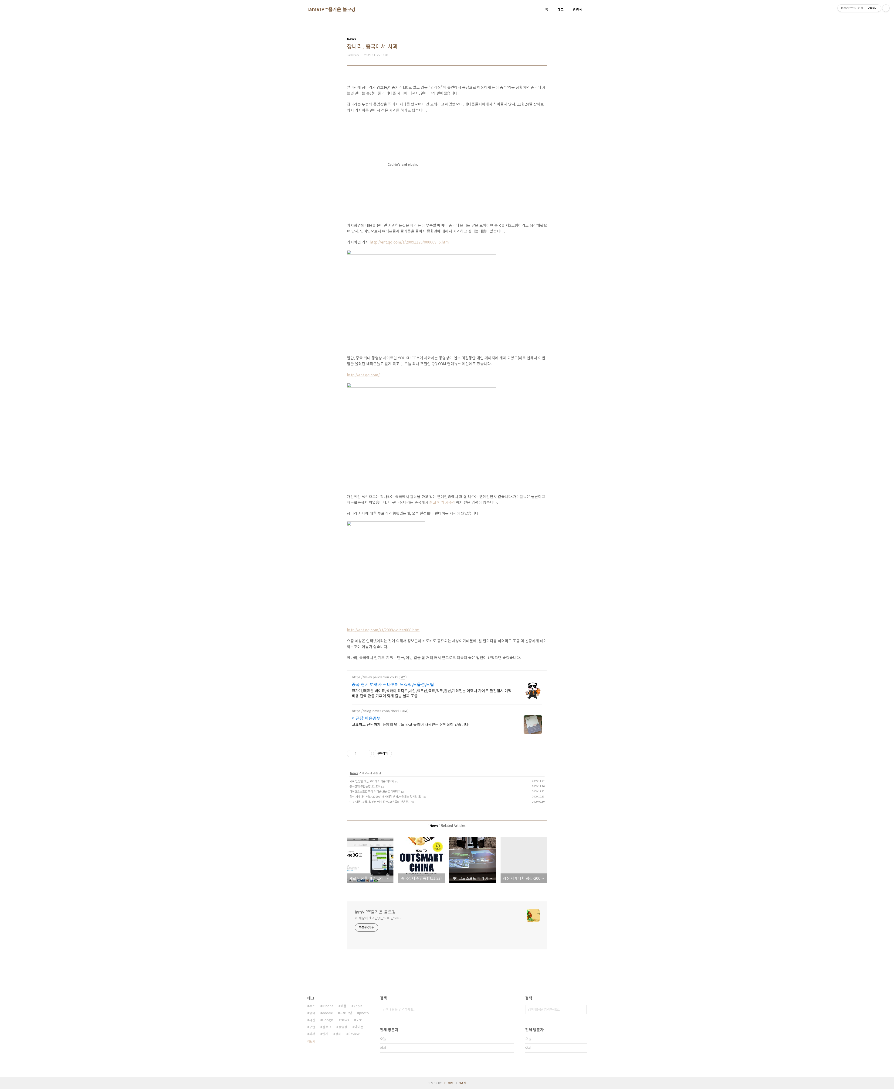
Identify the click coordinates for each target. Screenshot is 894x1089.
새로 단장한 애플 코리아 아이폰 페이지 (371, 781)
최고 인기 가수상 (442, 502)
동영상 (342, 1026)
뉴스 (312, 1005)
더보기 (311, 1041)
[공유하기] (361, 753)
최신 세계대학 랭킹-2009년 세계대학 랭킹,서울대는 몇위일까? (385, 796)
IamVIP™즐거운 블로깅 (331, 9)
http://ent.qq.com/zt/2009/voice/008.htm (383, 629)
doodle (327, 1012)
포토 (359, 1019)
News (354, 773)
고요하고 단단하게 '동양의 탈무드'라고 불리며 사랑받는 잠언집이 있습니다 (410, 724)
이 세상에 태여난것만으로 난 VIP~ (378, 918)
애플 (343, 1005)
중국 (312, 1012)
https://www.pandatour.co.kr (375, 677)
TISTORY (448, 1083)
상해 (338, 1033)
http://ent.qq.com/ (363, 375)
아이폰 (358, 1026)
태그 (561, 9)
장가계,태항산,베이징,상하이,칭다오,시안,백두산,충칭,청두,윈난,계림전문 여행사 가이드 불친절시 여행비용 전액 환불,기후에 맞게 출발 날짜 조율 (431, 693)
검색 (509, 1009)
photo (364, 1012)
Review (353, 1033)
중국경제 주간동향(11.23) (364, 786)
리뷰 (312, 1033)
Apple (357, 1005)
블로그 (326, 1026)
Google (328, 1019)
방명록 (577, 9)
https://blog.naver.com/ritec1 (376, 711)
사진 (312, 1019)
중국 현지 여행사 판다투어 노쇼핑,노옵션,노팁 (393, 684)
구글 (312, 1026)
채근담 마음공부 (366, 718)
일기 (325, 1033)
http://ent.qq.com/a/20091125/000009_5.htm (409, 242)
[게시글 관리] (366, 753)
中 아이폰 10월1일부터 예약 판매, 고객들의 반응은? (379, 802)
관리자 (462, 1083)
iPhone (327, 1005)
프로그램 (346, 1012)
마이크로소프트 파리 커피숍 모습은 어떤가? (374, 791)
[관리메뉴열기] (885, 8)
